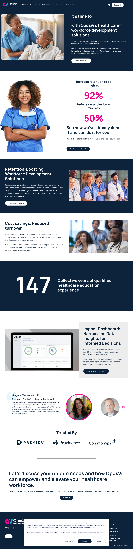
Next (123, 407)
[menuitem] (6, 527)
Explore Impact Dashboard (96, 371)
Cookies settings (70, 541)
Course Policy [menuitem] (113, 528)
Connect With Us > (81, 61)
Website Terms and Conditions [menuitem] (115, 539)
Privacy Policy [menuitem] (113, 535)
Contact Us (118, 5)
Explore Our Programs (16, 203)
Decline (99, 541)
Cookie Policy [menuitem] (113, 532)
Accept (85, 541)
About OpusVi (71, 5)
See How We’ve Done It (78, 149)
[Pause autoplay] (32, 62)
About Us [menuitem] (112, 525)
